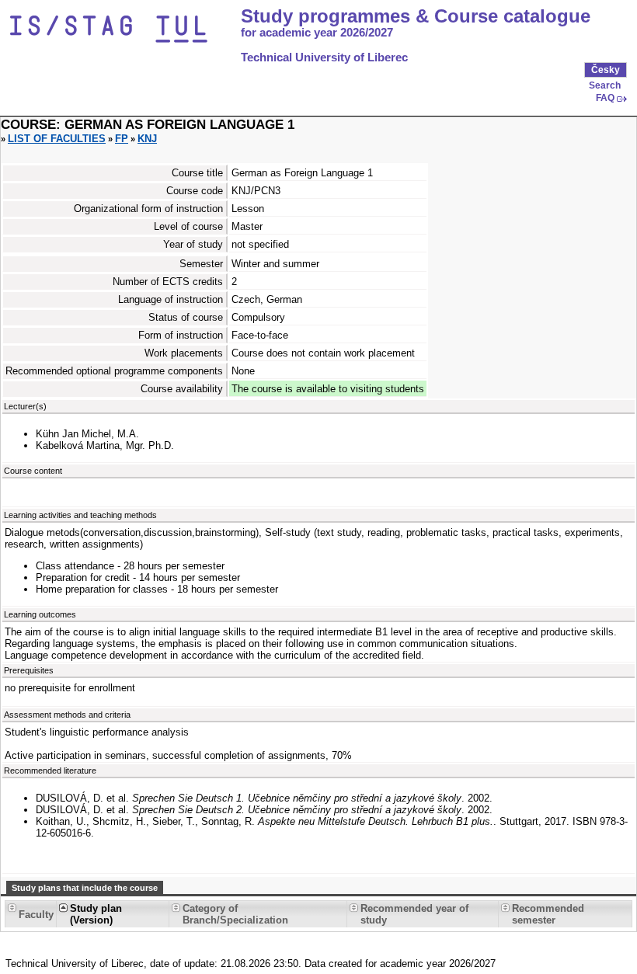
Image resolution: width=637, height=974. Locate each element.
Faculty (36, 914)
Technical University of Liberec (324, 57)
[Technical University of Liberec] (122, 29)
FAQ (605, 97)
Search (605, 85)
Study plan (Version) (96, 914)
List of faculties (57, 138)
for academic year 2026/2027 (317, 32)
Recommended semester (548, 914)
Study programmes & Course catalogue (415, 16)
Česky (605, 69)
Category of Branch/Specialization (235, 914)
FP (121, 138)
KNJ (147, 138)
